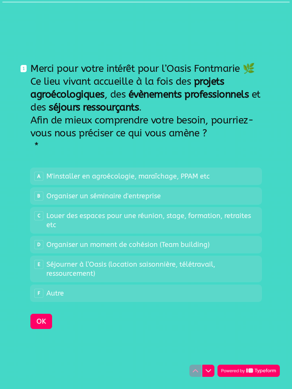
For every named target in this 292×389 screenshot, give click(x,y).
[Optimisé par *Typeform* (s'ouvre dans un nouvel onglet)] (248, 371)
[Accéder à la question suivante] (208, 371)
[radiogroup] (146, 235)
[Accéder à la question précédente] (195, 371)
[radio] (146, 176)
